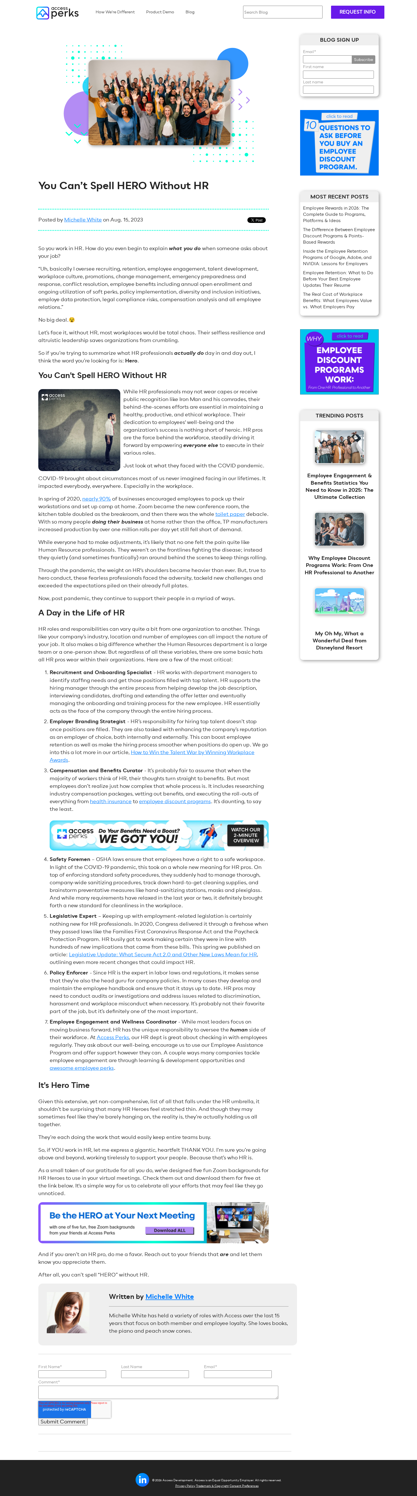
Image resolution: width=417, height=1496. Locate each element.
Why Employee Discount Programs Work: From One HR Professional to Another (339, 565)
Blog (190, 11)
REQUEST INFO (358, 12)
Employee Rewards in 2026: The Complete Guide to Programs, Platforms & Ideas (336, 214)
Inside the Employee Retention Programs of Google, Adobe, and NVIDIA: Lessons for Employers (337, 257)
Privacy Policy (185, 1486)
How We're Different (115, 11)
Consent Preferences (244, 1486)
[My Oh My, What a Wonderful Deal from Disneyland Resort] (339, 618)
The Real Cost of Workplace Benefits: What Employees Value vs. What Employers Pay (337, 300)
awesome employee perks (82, 1068)
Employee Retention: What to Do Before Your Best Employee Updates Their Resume (338, 279)
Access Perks (113, 1037)
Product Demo (160, 11)
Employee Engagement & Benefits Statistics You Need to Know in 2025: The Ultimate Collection (340, 486)
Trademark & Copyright (212, 1486)
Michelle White (83, 219)
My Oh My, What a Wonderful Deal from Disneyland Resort (340, 640)
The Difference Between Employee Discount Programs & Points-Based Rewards (339, 236)
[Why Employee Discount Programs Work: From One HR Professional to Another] (339, 550)
